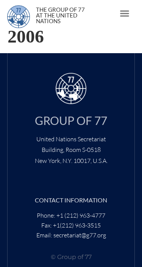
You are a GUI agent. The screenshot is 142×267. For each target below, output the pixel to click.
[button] (124, 13)
